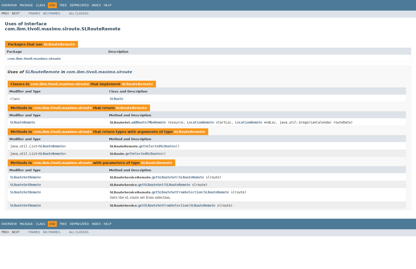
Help (107, 5)
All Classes (79, 13)
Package (26, 5)
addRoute (139, 122)
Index (96, 5)
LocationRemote (200, 122)
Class (40, 5)
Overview (9, 5)
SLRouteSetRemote (25, 177)
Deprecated (79, 5)
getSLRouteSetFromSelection (177, 192)
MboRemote (157, 122)
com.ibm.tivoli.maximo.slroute (34, 58)
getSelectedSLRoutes (157, 146)
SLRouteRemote (59, 44)
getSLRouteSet (164, 177)
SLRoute (116, 99)
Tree (63, 5)
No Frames (51, 13)
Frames (34, 13)
